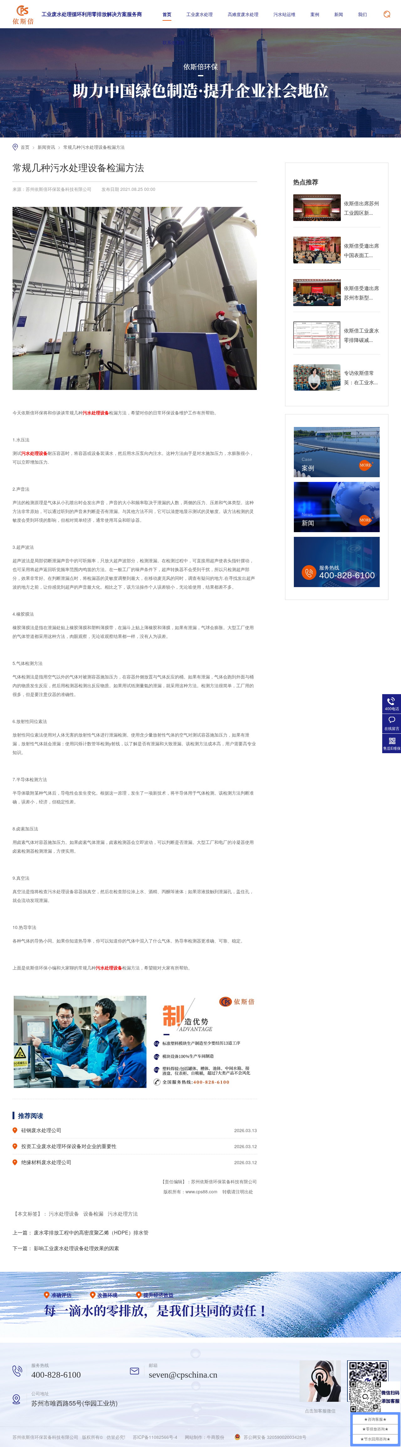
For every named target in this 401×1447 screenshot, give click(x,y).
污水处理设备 (64, 1213)
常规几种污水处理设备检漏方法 (94, 147)
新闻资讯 (47, 147)
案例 (314, 14)
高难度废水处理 (243, 14)
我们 (362, 14)
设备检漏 (94, 1213)
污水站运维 (284, 14)
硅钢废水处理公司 (41, 1130)
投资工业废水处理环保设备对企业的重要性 (69, 1146)
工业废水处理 (199, 14)
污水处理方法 (123, 1213)
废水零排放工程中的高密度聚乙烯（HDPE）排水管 (91, 1232)
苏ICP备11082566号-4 (155, 1437)
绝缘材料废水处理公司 (46, 1162)
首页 (167, 14)
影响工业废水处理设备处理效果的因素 (76, 1248)
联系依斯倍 (174, 42)
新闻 (338, 14)
